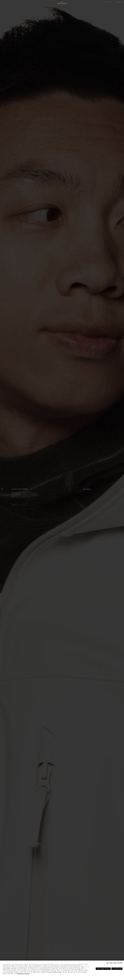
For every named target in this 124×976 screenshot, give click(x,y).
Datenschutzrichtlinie (23, 973)
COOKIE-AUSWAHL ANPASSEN (103, 968)
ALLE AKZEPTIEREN (117, 968)
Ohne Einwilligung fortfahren (114, 962)
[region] (62, 968)
